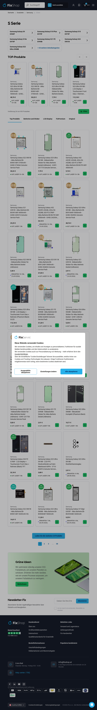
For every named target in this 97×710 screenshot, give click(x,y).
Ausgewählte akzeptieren (26, 371)
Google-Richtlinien (21, 354)
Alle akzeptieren (71, 371)
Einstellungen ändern (48, 371)
